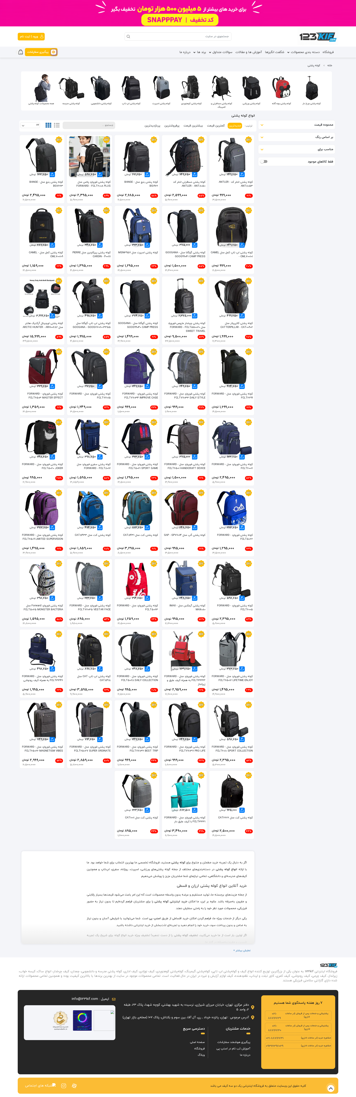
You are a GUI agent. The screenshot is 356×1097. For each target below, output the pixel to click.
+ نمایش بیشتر (242, 950)
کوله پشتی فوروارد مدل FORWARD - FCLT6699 (232, 396)
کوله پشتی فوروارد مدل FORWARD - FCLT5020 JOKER (42, 466)
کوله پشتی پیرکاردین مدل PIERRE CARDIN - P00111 (91, 254)
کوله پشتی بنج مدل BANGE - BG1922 (141, 184)
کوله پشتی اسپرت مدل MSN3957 (138, 253)
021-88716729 (274, 1016)
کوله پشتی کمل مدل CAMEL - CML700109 (46, 254)
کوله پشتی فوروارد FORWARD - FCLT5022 (235, 537)
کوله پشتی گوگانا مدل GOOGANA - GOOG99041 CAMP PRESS (185, 254)
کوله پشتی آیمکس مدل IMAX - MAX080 (187, 608)
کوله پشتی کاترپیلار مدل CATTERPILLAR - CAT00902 (236, 325)
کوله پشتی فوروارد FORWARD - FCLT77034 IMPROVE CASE (140, 396)
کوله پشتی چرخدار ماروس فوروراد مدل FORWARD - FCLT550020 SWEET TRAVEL (186, 327)
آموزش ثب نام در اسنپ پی (233, 1049)
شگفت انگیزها (274, 52)
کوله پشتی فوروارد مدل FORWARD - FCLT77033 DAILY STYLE (184, 396)
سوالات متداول (222, 52)
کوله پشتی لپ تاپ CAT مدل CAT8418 (93, 678)
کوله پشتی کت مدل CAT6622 (235, 818)
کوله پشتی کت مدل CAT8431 (140, 535)
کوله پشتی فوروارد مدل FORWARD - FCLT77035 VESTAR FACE (90, 608)
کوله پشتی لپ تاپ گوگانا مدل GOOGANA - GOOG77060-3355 (91, 325)
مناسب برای (325, 149)
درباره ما (184, 52)
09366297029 (274, 1046)
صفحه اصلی (197, 1042)
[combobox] (30, 125)
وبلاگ (201, 1055)
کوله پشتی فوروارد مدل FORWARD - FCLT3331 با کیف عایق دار (184, 820)
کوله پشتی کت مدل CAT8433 (93, 535)
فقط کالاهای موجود (320, 161)
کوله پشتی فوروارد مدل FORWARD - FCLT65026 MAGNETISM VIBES (42, 749)
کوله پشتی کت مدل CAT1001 (141, 818)
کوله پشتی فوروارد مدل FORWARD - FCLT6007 (232, 466)
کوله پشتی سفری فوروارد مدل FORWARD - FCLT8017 (93, 466)
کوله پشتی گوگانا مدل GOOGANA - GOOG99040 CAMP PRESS (138, 325)
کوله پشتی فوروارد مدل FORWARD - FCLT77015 (90, 396)
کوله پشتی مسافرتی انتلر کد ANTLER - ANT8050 (189, 184)
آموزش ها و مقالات (248, 52)
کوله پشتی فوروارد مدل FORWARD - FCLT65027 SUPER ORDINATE (90, 749)
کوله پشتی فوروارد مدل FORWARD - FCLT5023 (137, 608)
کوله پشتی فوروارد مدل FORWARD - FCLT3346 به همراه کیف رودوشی (42, 678)
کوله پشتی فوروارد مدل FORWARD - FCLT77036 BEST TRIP (137, 749)
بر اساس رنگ (324, 137)
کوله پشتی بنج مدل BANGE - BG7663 (46, 184)
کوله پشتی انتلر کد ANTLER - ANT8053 (236, 184)
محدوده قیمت (323, 125)
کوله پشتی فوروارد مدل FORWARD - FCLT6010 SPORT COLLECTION (232, 749)
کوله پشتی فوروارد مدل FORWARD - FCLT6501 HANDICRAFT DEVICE (184, 466)
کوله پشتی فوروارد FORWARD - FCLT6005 (235, 608)
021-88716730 (274, 1028)
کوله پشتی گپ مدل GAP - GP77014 (184, 535)
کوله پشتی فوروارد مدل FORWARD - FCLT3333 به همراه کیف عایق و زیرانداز (184, 680)
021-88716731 (274, 1038)
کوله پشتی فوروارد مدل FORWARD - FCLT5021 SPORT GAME (137, 466)
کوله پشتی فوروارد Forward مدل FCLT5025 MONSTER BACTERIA (43, 608)
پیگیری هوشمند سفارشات (233, 1042)
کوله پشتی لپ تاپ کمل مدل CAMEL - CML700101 (232, 254)
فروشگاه (328, 52)
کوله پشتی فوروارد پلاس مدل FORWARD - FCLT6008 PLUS (93, 184)
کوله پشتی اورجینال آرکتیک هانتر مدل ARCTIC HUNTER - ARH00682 (43, 325)
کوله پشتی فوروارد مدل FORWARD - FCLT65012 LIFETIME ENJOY (232, 678)
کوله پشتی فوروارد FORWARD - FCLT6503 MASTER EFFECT (45, 396)
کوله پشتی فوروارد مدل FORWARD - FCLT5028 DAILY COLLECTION (137, 678)
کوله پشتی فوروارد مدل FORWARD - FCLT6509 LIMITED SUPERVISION (42, 537)
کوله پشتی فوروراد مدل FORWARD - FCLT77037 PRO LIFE (184, 749)
